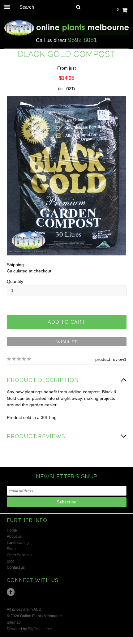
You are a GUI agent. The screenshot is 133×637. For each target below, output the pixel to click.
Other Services (19, 555)
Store (11, 549)
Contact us (16, 567)
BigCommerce (40, 629)
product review (109, 359)
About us (14, 536)
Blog (11, 561)
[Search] (78, 6)
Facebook (11, 592)
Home (12, 530)
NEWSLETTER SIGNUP (66, 476)
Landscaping (18, 543)
